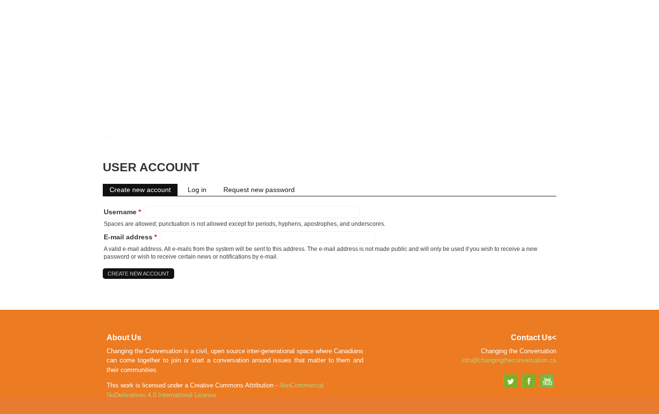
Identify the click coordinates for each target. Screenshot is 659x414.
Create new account (144, 189)
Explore (518, 27)
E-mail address (130, 237)
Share (479, 27)
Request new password (259, 189)
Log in (197, 189)
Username (122, 212)
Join (447, 27)
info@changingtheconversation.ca (509, 360)
